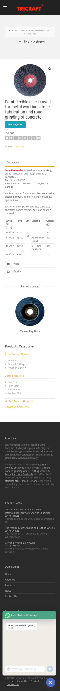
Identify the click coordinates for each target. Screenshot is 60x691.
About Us (10, 579)
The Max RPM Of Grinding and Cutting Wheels (30, 527)
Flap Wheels (14, 389)
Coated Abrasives (14, 375)
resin (36, 467)
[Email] (7, 138)
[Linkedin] (34, 138)
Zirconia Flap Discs (30, 331)
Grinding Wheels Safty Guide (20, 542)
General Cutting (16, 364)
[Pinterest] (25, 138)
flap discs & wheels (22, 474)
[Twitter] (12, 138)
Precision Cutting (17, 367)
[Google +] (20, 138)
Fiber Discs (13, 385)
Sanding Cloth (15, 393)
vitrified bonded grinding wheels (27, 469)
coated (42, 464)
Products (10, 585)
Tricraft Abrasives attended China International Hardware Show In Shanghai (27, 511)
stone (34, 480)
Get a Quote (15, 124)
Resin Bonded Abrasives (18, 354)
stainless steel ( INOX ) (17, 480)
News (8, 590)
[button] (50, 69)
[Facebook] (16, 138)
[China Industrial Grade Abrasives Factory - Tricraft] (30, 7)
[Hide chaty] (50, 682)
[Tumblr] (30, 138)
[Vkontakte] (38, 138)
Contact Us (11, 596)
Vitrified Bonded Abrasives (19, 401)
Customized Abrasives (17, 406)
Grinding (12, 360)
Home (8, 574)
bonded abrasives (14, 467)
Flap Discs (19, 146)
